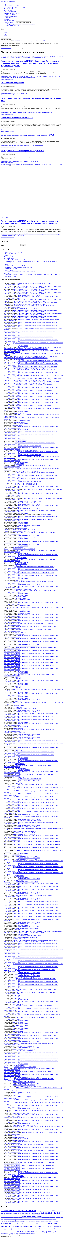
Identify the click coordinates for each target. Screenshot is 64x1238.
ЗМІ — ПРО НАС (9, 258)
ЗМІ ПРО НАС (8, 10)
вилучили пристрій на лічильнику (54, 1214)
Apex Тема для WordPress (8, 1235)
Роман (6, 376)
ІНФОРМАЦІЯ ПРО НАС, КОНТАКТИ (15, 7)
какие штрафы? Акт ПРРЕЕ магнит (25, 1219)
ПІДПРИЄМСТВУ (9, 14)
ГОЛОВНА (7, 4)
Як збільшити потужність (12, 83)
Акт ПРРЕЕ (7, 1210)
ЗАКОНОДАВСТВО (10, 8)
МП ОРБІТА (7, 273)
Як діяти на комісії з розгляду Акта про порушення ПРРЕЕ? (28, 135)
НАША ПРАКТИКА (10, 11)
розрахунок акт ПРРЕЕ (51, 1226)
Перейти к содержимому (8, 1)
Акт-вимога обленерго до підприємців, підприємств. (19, 267)
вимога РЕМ (3, 1217)
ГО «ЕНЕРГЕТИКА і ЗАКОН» (13, 5)
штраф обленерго (37, 1231)
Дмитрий (6, 331)
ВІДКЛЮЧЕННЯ (9, 17)
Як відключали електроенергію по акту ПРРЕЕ (22, 150)
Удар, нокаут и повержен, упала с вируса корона (21, 24)
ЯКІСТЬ (6, 19)
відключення (8, 1217)
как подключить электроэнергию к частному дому (46, 1221)
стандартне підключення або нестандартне (22, 1229)
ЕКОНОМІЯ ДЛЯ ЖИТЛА (12, 13)
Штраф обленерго (8, 1214)
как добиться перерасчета (47, 1217)
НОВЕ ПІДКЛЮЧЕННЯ (11, 16)
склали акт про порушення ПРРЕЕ (38, 1228)
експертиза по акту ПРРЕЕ (16, 1217)
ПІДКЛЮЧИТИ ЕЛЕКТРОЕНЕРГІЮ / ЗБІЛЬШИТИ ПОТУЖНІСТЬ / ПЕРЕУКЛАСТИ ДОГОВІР (32, 274)
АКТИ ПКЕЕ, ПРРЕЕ (10, 20)
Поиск (2, 29)
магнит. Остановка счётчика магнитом (21, 1223)
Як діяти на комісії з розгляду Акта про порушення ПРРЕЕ (23, 1214)
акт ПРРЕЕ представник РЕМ (41, 1214)
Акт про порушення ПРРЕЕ (46, 1211)
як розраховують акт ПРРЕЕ (29, 1233)
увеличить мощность (26, 1231)
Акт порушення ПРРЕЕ (24, 1210)
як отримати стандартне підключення (16, 1233)
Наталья (6, 732)
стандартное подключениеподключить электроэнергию (42, 1229)
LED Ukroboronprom (13, 25)
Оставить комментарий (7, 79)
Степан (6, 674)
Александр (7, 646)
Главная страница (6, 48)
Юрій (5, 1117)
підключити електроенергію (35, 1226)
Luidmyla (6, 970)
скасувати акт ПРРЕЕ (25, 1228)
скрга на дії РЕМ (10, 1229)
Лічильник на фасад (36, 1213)
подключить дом (42, 1223)
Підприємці (7, 262)
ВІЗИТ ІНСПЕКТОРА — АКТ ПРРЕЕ (15, 265)
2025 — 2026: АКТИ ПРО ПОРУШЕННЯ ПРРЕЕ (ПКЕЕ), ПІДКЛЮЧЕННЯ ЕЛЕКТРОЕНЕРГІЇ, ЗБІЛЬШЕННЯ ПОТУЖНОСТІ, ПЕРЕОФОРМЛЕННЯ (33, 287)
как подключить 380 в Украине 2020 (28, 1221)
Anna (5, 855)
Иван (5, 1102)
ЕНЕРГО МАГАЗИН (10, 22)
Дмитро (6, 1071)
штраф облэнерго (49, 1231)
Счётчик (2, 1214)
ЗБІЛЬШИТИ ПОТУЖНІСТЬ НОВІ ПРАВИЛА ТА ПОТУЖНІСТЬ (19, 1213)
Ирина (6, 337)
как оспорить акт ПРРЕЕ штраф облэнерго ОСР (44, 1219)
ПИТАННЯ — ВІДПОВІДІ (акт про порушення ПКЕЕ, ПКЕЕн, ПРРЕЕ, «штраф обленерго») (30, 261)
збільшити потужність (32, 1217)
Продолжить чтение (31, 76)
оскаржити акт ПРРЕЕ (34, 1223)
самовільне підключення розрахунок (13, 1228)
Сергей (6, 483)
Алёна (6, 417)
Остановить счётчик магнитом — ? (17, 118)
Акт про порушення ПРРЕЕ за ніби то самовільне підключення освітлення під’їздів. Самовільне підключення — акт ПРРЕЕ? (29, 222)
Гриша (6, 529)
